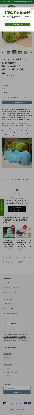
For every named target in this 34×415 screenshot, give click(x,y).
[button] (32, 9)
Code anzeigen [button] (17, 24)
